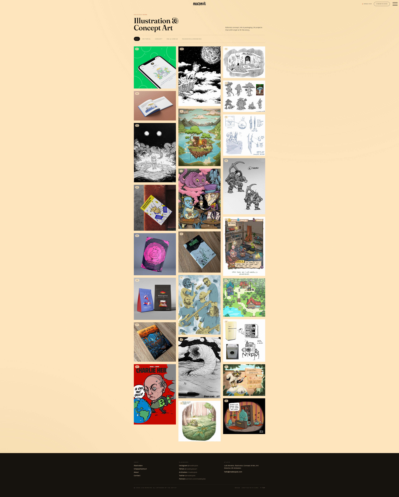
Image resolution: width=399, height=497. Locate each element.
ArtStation (188, 472)
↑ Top (262, 487)
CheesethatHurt (140, 469)
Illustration (138, 466)
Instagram (188, 466)
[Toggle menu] (395, 4)
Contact (137, 476)
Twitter (187, 476)
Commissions (382, 4)
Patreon (192, 479)
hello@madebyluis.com (233, 472)
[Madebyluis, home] (199, 4)
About (136, 472)
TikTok (188, 469)
